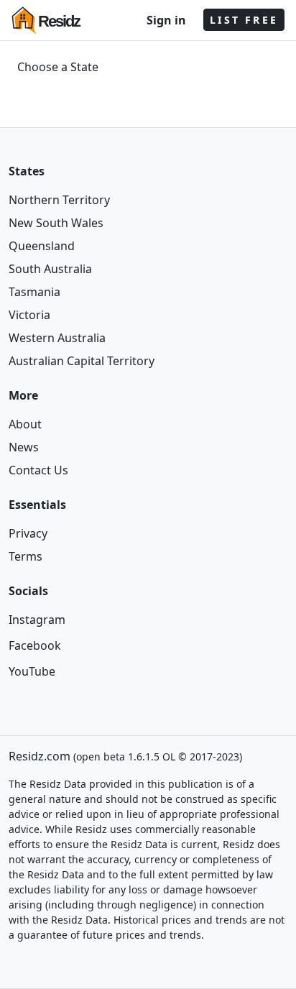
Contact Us (38, 470)
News (24, 447)
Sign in (166, 20)
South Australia (50, 269)
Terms (25, 556)
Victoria (29, 315)
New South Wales (56, 223)
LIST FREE (244, 20)
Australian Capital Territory (81, 361)
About (25, 424)
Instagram (37, 619)
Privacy (28, 533)
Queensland (42, 246)
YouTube (32, 671)
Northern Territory (59, 200)
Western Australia (57, 338)
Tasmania (34, 292)
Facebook (35, 645)
